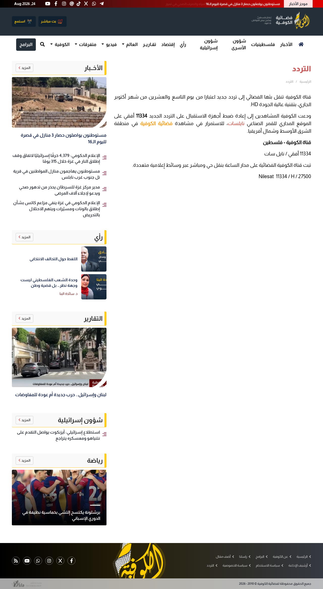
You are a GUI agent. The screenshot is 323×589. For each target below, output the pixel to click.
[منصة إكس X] (60, 561)
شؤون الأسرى (238, 44)
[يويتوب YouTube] (27, 561)
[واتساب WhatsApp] (38, 561)
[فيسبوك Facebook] (71, 561)
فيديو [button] (111, 44)
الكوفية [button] (62, 44)
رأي (183, 44)
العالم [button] (131, 44)
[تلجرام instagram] (49, 561)
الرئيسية (305, 81)
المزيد (26, 68)
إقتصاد (168, 44)
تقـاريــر (149, 44)
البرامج (26, 44)
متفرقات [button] (87, 44)
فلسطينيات (263, 44)
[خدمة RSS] (16, 561)
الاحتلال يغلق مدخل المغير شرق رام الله (253, 4)
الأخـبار (286, 44)
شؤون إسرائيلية (209, 44)
